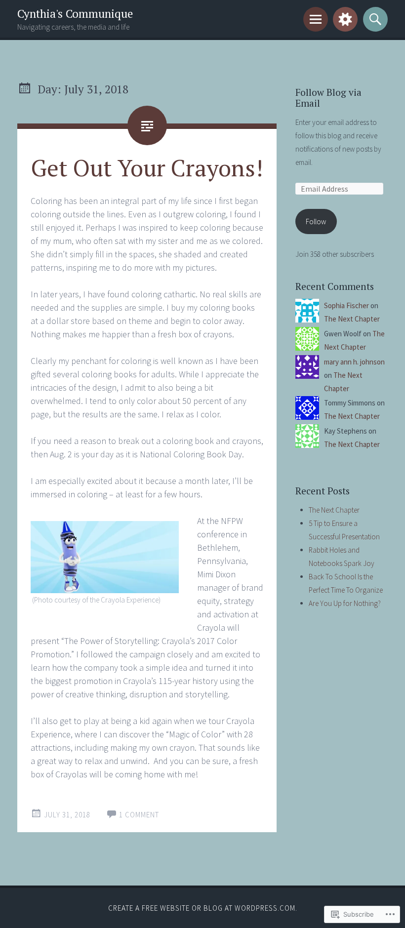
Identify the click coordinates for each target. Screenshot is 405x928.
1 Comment (139, 814)
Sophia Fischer (346, 305)
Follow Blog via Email (328, 98)
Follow (316, 221)
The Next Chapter (352, 318)
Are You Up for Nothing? (345, 603)
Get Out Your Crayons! (147, 167)
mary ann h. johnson (354, 361)
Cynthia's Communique (75, 13)
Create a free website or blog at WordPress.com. (202, 908)
